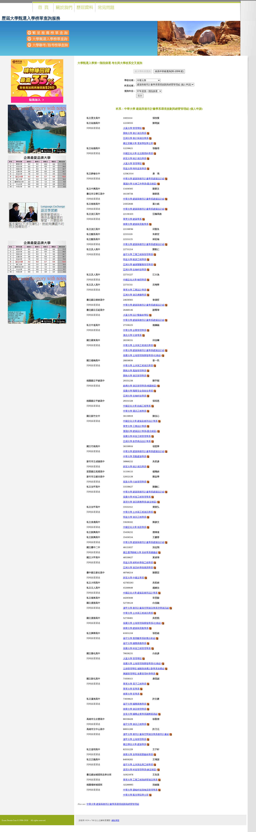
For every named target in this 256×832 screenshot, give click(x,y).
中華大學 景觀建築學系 (134, 456)
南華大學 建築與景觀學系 (136, 224)
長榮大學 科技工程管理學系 (137, 436)
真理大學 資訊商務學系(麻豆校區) (140, 502)
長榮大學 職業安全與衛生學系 (138, 390)
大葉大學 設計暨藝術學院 (136, 315)
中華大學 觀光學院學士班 (136, 795)
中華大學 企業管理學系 (134, 330)
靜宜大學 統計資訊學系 (134, 158)
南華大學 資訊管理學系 (134, 709)
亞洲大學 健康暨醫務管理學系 (138, 264)
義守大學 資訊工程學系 (134, 724)
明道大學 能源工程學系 (134, 259)
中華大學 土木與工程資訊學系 (138, 345)
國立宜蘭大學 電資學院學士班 (138, 143)
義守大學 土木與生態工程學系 (138, 764)
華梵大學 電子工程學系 (134, 683)
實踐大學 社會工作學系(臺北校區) (140, 183)
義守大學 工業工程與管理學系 (138, 254)
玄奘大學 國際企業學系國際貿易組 (140, 714)
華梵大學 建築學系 (132, 219)
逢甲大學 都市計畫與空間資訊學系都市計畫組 (146, 734)
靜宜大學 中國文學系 (133, 577)
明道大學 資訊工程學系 (134, 517)
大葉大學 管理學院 (132, 128)
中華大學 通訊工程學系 (134, 411)
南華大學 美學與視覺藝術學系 (138, 754)
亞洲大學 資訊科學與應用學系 (138, 567)
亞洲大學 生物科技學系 (134, 269)
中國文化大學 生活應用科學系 (138, 153)
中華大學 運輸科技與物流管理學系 (140, 789)
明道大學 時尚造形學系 (134, 168)
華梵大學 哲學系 (131, 688)
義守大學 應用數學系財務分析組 (139, 638)
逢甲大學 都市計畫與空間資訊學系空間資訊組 (146, 608)
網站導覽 (115, 820)
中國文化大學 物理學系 (134, 279)
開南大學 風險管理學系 (134, 370)
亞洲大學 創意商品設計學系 (137, 441)
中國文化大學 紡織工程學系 (137, 406)
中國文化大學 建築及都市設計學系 (140, 421)
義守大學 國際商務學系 (134, 643)
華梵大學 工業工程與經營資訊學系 (140, 779)
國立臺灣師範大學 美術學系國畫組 (140, 552)
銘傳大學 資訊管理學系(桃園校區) (140, 385)
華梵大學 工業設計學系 (134, 289)
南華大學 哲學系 (131, 693)
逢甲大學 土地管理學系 (134, 739)
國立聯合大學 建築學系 (134, 744)
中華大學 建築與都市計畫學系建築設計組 (143, 178)
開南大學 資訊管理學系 (134, 375)
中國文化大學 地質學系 (134, 527)
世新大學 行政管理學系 (134, 481)
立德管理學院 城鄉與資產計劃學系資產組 (143, 668)
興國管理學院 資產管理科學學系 (139, 673)
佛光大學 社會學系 (132, 335)
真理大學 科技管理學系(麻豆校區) (140, 769)
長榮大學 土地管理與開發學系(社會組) (142, 355)
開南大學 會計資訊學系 (134, 133)
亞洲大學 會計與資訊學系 (136, 138)
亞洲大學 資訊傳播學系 (134, 294)
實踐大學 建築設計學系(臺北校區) (140, 431)
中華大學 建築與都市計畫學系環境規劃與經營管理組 (113, 804)
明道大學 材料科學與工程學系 (138, 562)
